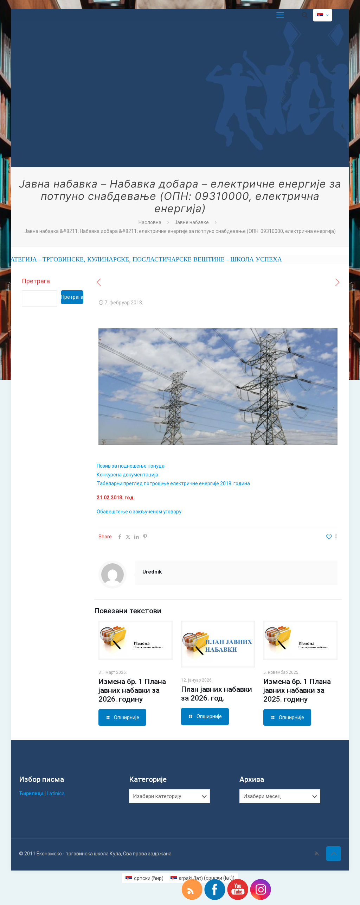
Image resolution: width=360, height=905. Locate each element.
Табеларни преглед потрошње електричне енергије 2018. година (173, 483)
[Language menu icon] (322, 15)
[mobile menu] (280, 15)
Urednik (152, 572)
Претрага (36, 281)
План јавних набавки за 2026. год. (216, 693)
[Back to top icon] (333, 853)
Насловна (150, 222)
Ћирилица (31, 793)
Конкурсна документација (127, 474)
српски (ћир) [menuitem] (148, 878)
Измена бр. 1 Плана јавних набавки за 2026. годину (132, 690)
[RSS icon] (316, 853)
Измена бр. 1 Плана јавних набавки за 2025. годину (297, 690)
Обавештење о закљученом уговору (139, 511)
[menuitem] (144, 877)
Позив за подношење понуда (131, 466)
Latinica (56, 793)
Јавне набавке (191, 222)
